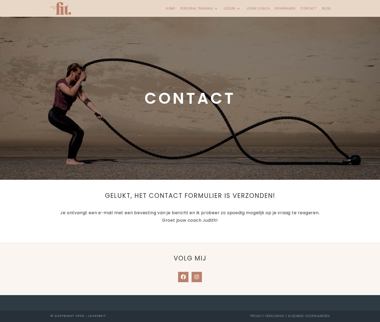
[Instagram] (197, 277)
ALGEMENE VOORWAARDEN (309, 316)
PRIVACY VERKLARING (267, 316)
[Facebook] (183, 277)
